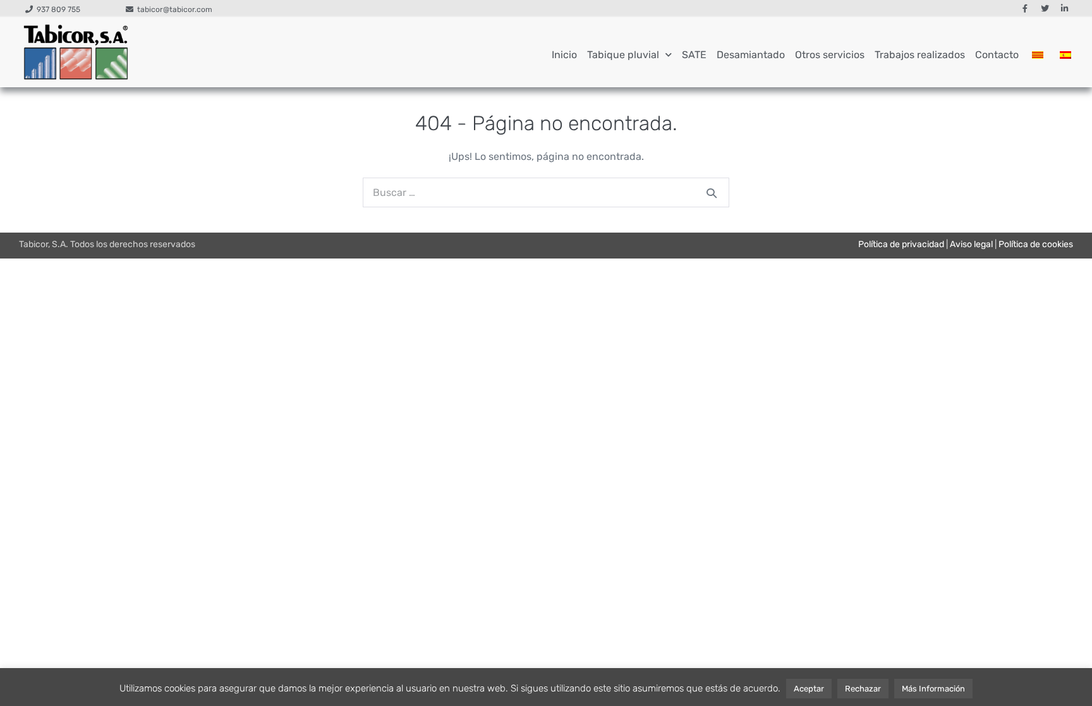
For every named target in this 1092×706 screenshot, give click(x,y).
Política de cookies (1035, 244)
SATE (694, 55)
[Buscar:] (546, 192)
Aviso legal (971, 244)
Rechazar (863, 688)
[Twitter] (1044, 9)
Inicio (564, 55)
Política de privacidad (901, 244)
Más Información (933, 688)
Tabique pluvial (623, 55)
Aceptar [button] (809, 688)
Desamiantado (751, 55)
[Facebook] (1025, 9)
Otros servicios (829, 55)
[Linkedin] (1064, 9)
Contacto (997, 55)
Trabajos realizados (920, 55)
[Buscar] (711, 192)
